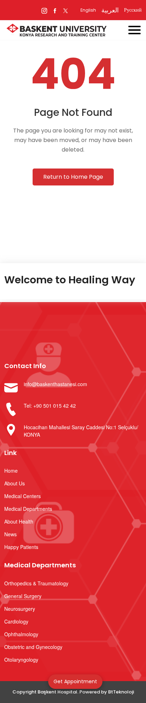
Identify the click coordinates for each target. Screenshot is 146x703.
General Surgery (22, 595)
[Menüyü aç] (137, 28)
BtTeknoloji (121, 692)
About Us (14, 483)
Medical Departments (28, 508)
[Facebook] (54, 10)
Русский (133, 9)
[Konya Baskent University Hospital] (61, 31)
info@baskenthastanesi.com (55, 384)
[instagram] (44, 10)
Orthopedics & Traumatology (36, 583)
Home (11, 470)
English (88, 10)
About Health (18, 521)
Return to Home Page (73, 177)
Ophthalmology (21, 634)
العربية (110, 10)
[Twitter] (65, 10)
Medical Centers (22, 496)
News (10, 534)
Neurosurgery (19, 608)
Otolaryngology (21, 659)
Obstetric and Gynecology (33, 646)
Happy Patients (21, 546)
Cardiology (16, 621)
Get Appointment (75, 681)
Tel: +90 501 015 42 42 (50, 405)
